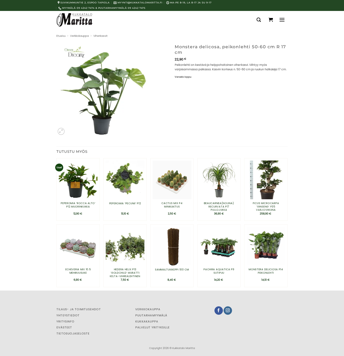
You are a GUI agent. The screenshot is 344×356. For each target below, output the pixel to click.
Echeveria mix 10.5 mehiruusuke (78, 271)
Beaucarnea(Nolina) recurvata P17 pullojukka (219, 207)
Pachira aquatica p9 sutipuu (219, 271)
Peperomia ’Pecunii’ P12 (125, 203)
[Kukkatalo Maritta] (74, 19)
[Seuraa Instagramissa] (228, 310)
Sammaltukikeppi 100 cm (172, 269)
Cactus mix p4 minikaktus (171, 205)
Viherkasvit (100, 36)
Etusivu (61, 36)
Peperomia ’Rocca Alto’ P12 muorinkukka (78, 205)
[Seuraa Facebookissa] (218, 310)
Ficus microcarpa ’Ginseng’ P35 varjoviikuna (266, 207)
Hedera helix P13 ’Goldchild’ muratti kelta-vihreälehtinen (125, 273)
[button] (259, 20)
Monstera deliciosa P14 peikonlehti (266, 271)
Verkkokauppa (79, 36)
